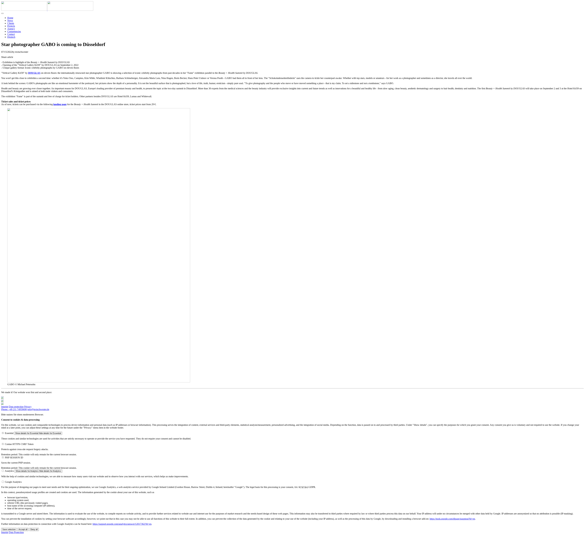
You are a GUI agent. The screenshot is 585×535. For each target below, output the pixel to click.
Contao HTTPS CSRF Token (19, 444)
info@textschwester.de (38, 409)
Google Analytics (13, 482)
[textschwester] (47, 10)
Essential (9, 433)
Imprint (4, 406)
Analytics (9, 471)
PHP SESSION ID (14, 457)
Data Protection (16, 532)
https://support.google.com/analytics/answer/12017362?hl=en (122, 524)
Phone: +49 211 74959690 (14, 409)
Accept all (23, 529)
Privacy (28, 406)
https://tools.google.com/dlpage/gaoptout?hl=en (452, 518)
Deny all (34, 529)
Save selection (9, 529)
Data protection (16, 406)
